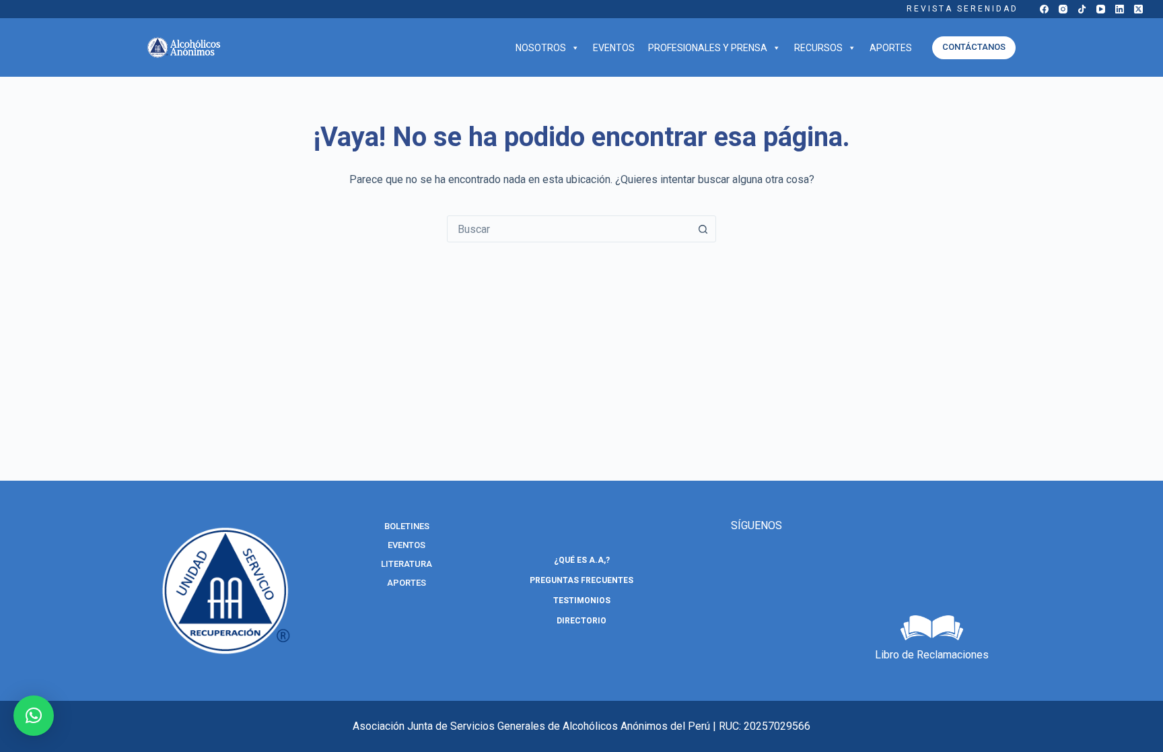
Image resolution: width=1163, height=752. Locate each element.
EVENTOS (614, 47)
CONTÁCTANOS (974, 47)
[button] (33, 715)
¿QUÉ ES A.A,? (582, 560)
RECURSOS (818, 47)
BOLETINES (406, 526)
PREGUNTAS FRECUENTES (581, 580)
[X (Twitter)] (1138, 9)
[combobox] (569, 228)
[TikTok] (1082, 9)
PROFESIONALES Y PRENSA (707, 47)
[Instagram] (1063, 9)
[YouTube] (1100, 9)
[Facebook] (1044, 9)
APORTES (891, 47)
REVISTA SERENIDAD (962, 8)
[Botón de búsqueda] (702, 229)
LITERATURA (406, 564)
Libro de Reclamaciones (932, 654)
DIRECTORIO (581, 620)
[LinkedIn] (1119, 9)
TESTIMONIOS (581, 600)
